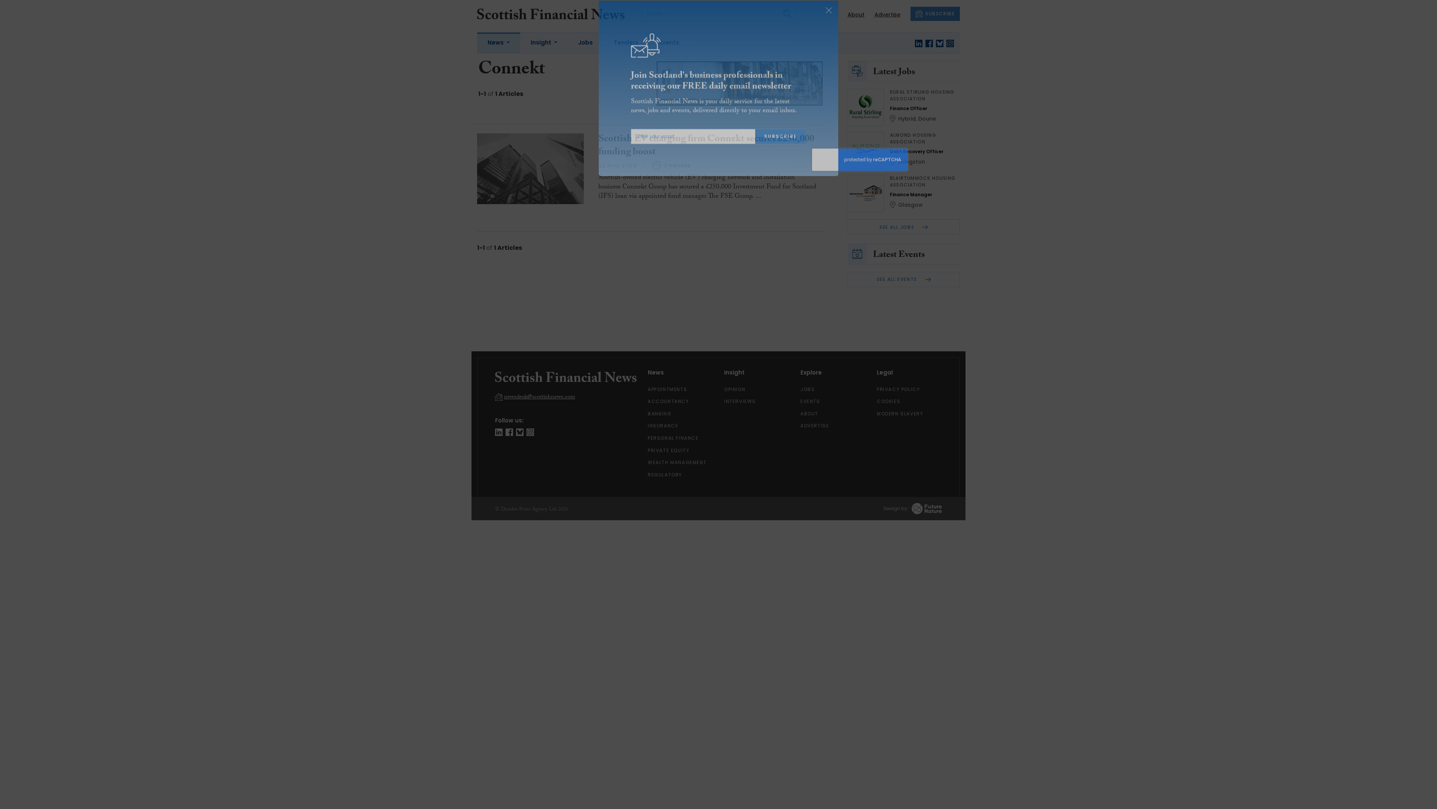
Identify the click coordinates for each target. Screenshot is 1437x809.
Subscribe (780, 146)
